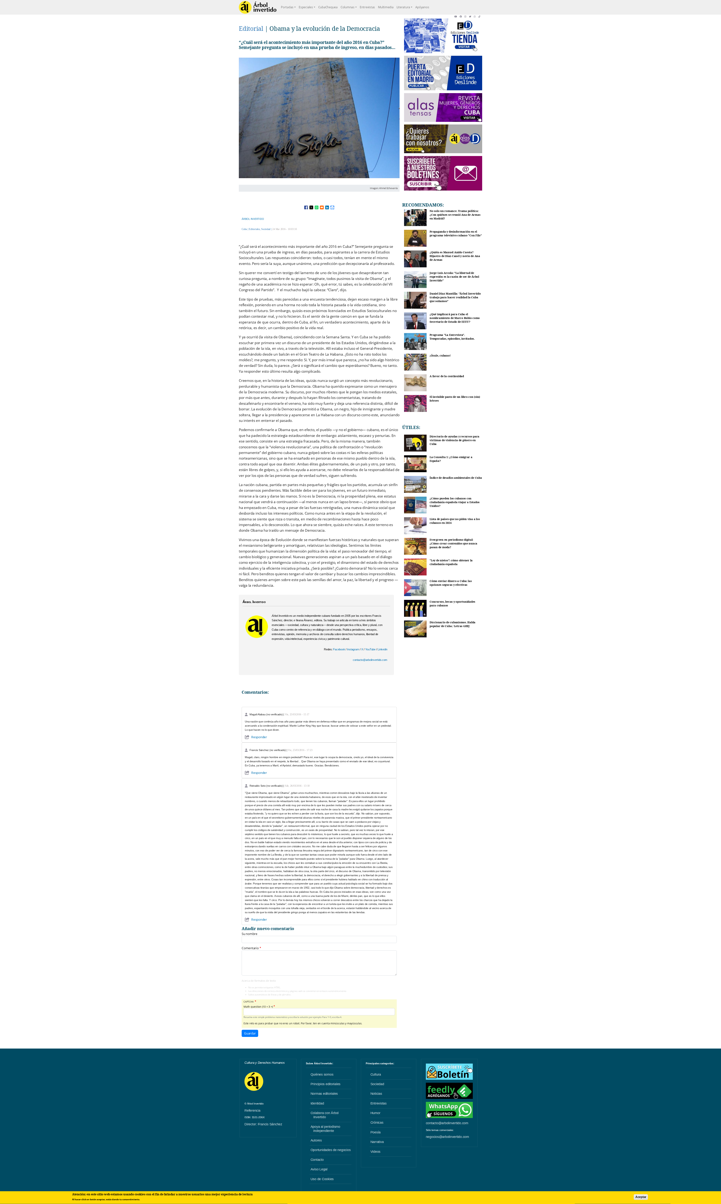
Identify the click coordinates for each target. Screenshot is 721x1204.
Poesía (375, 1132)
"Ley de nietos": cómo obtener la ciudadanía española (451, 562)
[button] (456, 16)
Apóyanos (422, 7)
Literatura (403, 7)
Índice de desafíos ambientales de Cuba (456, 477)
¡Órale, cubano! (440, 355)
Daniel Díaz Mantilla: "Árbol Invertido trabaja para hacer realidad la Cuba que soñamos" (455, 297)
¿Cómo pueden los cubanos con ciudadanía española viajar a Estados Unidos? (455, 502)
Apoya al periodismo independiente (325, 1129)
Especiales (306, 7)
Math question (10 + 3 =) (258, 1006)
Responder (259, 737)
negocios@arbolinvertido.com (447, 1137)
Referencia (252, 1110)
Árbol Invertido (253, 219)
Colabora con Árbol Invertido (325, 1115)
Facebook (339, 649)
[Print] (332, 207)
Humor (375, 1113)
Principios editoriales (326, 1084)
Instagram (353, 649)
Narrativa (377, 1142)
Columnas (347, 7)
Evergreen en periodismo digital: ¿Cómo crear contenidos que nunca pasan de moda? (453, 543)
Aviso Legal (319, 1169)
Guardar (250, 1033)
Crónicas (376, 1122)
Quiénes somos (322, 1074)
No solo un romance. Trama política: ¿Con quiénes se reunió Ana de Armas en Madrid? (455, 214)
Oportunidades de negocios (331, 1150)
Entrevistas (367, 7)
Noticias (376, 1093)
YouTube (370, 649)
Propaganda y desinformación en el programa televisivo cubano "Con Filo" (456, 233)
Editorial (251, 28)
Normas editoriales (324, 1093)
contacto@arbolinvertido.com (370, 659)
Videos (375, 1151)
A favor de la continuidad (447, 376)
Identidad (317, 1103)
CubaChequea (328, 7)
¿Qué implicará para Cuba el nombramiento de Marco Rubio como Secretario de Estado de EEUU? (455, 317)
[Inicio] (257, 7)
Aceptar (640, 1197)
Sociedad (265, 229)
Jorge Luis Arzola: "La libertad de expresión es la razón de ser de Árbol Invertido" (454, 276)
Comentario (250, 948)
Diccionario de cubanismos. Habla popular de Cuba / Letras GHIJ (452, 624)
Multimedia (386, 7)
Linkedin (382, 649)
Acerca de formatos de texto (259, 980)
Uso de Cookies (322, 1179)
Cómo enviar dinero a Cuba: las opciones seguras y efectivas (451, 583)
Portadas (287, 7)
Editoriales (254, 229)
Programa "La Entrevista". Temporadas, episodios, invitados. (452, 336)
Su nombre (249, 934)
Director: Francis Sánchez (263, 1124)
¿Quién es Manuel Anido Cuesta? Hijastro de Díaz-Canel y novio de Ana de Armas (455, 255)
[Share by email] (322, 207)
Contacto (317, 1160)
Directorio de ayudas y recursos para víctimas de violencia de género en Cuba (454, 440)
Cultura (375, 1074)
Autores (316, 1140)
